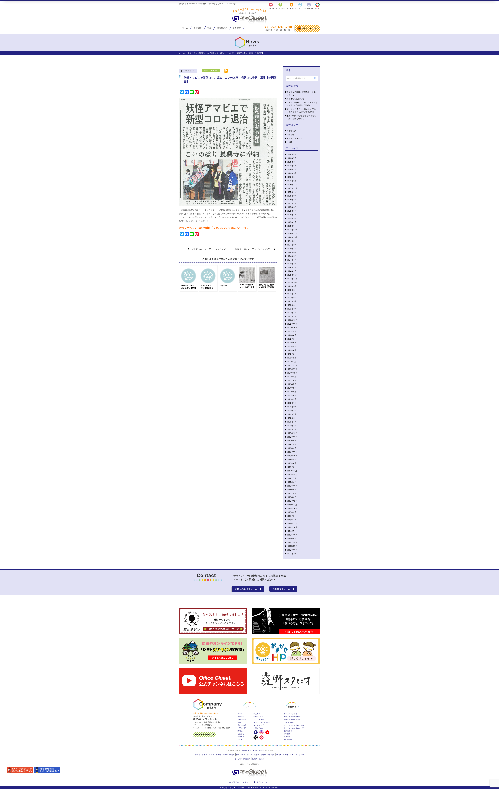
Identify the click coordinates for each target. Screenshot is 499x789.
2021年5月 (291, 392)
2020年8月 (292, 410)
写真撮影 (287, 737)
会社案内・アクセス (203, 734)
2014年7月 (291, 531)
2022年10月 (292, 328)
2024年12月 (292, 230)
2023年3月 (292, 309)
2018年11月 (292, 452)
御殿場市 (271, 755)
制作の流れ (242, 719)
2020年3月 (292, 425)
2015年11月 (292, 505)
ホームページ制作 (290, 714)
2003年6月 (292, 553)
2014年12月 (292, 523)
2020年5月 (292, 418)
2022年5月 (292, 346)
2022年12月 (292, 320)
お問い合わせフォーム (246, 589)
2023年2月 (292, 312)
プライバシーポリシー (262, 722)
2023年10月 (292, 282)
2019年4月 (292, 444)
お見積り (241, 734)
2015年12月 (292, 501)
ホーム (185, 28)
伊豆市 (249, 755)
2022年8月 (292, 335)
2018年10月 (292, 456)
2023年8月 (292, 290)
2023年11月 (292, 279)
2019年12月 (292, 433)
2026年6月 (292, 162)
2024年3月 (292, 263)
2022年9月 (292, 331)
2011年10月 (292, 546)
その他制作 (288, 739)
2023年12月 (292, 275)
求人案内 (257, 714)
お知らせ (271, 5)
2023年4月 (292, 305)
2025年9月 (292, 196)
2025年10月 (292, 192)
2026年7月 (292, 158)
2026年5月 (292, 166)
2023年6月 (292, 297)
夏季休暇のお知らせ (295, 99)
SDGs (317, 9)
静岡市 (301, 755)
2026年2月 (292, 177)
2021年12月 (292, 365)
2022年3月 (292, 354)
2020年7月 (292, 414)
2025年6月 (292, 207)
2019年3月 (292, 448)
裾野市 (263, 755)
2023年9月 (292, 286)
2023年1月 (291, 316)
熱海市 (256, 755)
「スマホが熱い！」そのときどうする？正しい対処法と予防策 (302, 103)
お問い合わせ (309, 5)
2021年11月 (292, 369)
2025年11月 (292, 188)
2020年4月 (292, 422)
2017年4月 (291, 482)
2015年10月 (292, 508)
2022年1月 (291, 361)
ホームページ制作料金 (292, 717)
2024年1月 (291, 271)
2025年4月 (292, 215)
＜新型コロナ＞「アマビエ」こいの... (208, 249)
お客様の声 (222, 28)
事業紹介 (198, 28)
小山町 (279, 755)
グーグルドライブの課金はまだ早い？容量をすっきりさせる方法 (301, 110)
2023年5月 (292, 301)
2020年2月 (292, 429)
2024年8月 (292, 245)
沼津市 (204, 755)
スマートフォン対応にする (294, 725)
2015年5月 (292, 516)
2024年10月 (292, 237)
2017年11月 (292, 471)
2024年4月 (292, 260)
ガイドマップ (291, 5)
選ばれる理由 (243, 725)
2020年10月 (292, 403)
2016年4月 (292, 493)
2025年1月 (291, 226)
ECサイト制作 (289, 722)
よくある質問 (280, 5)
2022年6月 (292, 343)
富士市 (285, 755)
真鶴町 (255, 759)
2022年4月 (292, 350)
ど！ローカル (259, 719)
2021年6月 (291, 388)
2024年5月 (292, 256)
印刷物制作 (288, 731)
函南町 (232, 755)
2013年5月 (292, 538)
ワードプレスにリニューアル (295, 728)
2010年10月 (292, 550)
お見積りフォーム (307, 28)
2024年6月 (292, 252)
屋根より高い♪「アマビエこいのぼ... (254, 249)
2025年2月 (292, 222)
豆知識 (289, 142)
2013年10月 (292, 535)
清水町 (218, 755)
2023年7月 (292, 294)
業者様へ (241, 731)
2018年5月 (292, 459)
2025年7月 (292, 203)
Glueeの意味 (259, 717)
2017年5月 (291, 478)
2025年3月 (292, 218)
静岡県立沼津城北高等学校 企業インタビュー (302, 93)
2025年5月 (292, 211)
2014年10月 (292, 527)
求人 (300, 5)
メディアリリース (211, 70)
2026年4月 (292, 169)
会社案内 (237, 28)
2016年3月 (292, 497)
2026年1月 (291, 181)
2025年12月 (292, 184)
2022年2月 (291, 358)
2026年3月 (292, 173)
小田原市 (238, 759)
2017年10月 (292, 474)
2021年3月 (291, 399)
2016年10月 (292, 486)
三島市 (211, 755)
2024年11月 (292, 233)
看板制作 (287, 734)
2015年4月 (292, 520)
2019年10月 (292, 437)
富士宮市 (293, 755)
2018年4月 (292, 463)
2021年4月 (291, 395)
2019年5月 (292, 441)
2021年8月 (291, 380)
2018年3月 (292, 467)
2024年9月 (292, 241)
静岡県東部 (246, 750)
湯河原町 (247, 759)
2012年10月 (292, 542)
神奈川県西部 (258, 750)
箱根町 (261, 759)
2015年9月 (292, 512)
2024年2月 (292, 267)
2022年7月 (291, 339)
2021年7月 (291, 384)
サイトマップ (259, 725)
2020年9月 (292, 407)
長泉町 (225, 755)
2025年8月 (292, 199)
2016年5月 (292, 489)
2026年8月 (292, 154)
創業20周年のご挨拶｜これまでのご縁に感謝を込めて (301, 117)
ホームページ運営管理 (292, 719)
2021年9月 (291, 376)
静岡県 (197, 755)
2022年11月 (292, 324)
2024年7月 (292, 248)
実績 (209, 28)
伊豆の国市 (240, 755)
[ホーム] (249, 23)
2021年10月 (292, 373)
